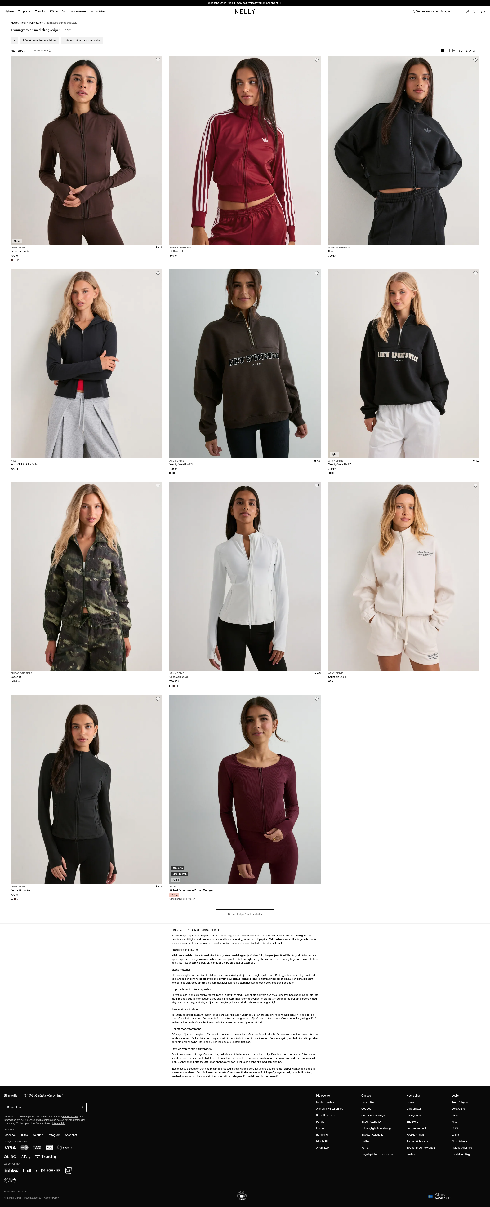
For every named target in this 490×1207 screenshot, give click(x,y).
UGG (455, 1128)
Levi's (455, 1095)
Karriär (365, 1147)
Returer (320, 1121)
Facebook (10, 1135)
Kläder (14, 22)
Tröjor (23, 22)
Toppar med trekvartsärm (422, 1147)
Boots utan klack (417, 1128)
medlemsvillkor (70, 1116)
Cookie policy (51, 1197)
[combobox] (469, 51)
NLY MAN (322, 1141)
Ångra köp (322, 1147)
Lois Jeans (458, 1108)
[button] (242, 1195)
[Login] (468, 11)
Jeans (410, 1102)
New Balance (460, 1141)
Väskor (411, 1154)
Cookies (366, 1108)
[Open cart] (483, 11)
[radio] (442, 50)
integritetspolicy (76, 1119)
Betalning (322, 1134)
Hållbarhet (367, 1141)
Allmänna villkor (12, 1197)
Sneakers (412, 1121)
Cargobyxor (414, 1108)
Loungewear (414, 1115)
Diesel (455, 1115)
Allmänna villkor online (329, 1108)
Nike (454, 1121)
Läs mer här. (58, 1123)
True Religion (460, 1102)
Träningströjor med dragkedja (61, 22)
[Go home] (245, 11)
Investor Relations (372, 1134)
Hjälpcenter (323, 1095)
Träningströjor (36, 22)
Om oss (366, 1095)
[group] (448, 50)
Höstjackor (413, 1095)
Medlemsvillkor (325, 1102)
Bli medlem (14, 1107)
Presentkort (368, 1102)
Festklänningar (416, 1134)
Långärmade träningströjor (39, 40)
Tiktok (24, 1135)
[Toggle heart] (158, 60)
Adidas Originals (462, 1147)
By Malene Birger (462, 1154)
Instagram (54, 1135)
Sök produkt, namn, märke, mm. (434, 11)
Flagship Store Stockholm (377, 1154)
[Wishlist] (475, 11)
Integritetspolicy (371, 1121)
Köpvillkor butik (325, 1115)
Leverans (321, 1128)
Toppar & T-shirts (417, 1141)
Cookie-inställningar (373, 1115)
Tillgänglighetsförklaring (376, 1128)
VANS (455, 1134)
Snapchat (71, 1135)
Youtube (38, 1135)
